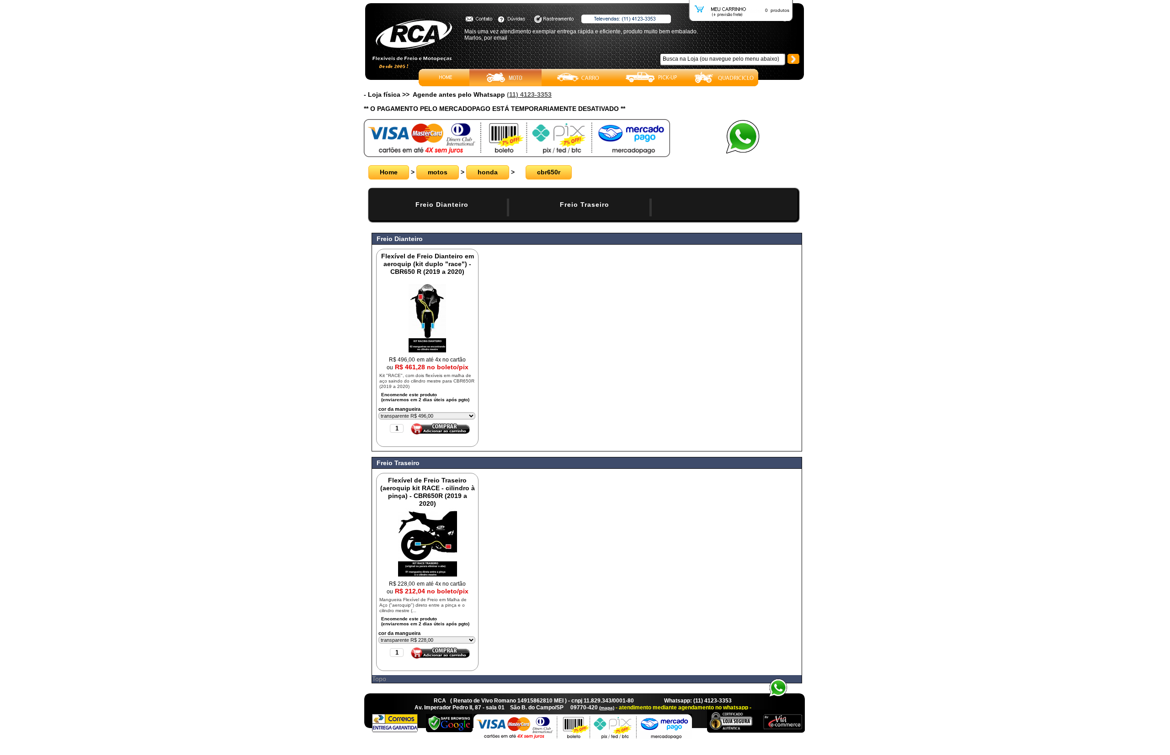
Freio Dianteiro (441, 204)
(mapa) (606, 707)
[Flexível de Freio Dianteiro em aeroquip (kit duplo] (427, 350)
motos (437, 172)
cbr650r (548, 172)
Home (389, 172)
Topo (379, 678)
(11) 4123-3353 (529, 94)
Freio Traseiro (584, 204)
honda (488, 172)
